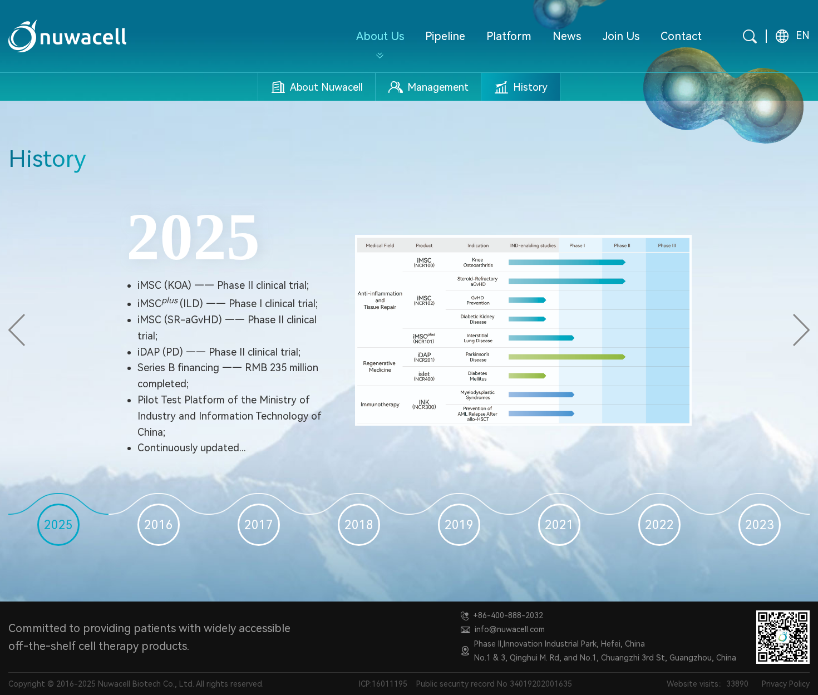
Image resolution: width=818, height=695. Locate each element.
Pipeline (445, 36)
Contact (681, 36)
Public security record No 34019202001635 (494, 683)
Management (438, 87)
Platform (508, 36)
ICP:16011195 (383, 683)
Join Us (621, 36)
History (530, 87)
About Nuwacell (326, 87)
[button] (16, 330)
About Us (380, 36)
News (567, 36)
